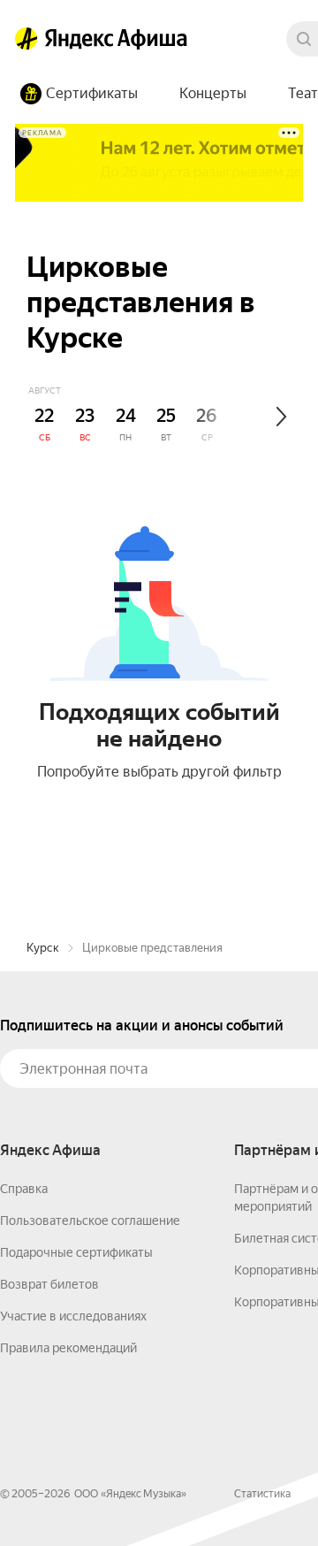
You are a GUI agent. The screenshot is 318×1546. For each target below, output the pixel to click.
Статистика (262, 1494)
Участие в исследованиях (73, 1316)
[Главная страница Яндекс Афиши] (26, 38)
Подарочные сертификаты (76, 1252)
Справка (24, 1189)
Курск (42, 947)
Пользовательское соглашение (90, 1220)
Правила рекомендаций (68, 1348)
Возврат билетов (49, 1284)
